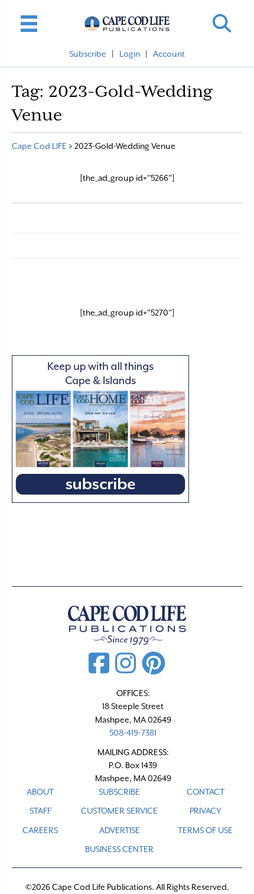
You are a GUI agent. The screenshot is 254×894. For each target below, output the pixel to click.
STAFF (40, 810)
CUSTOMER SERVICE (119, 810)
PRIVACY (206, 810)
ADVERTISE (119, 830)
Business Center (119, 849)
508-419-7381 (133, 732)
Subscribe (87, 53)
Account (169, 53)
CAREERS (40, 830)
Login (129, 53)
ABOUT (40, 792)
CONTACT (205, 792)
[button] (221, 23)
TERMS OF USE (205, 830)
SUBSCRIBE (119, 792)
